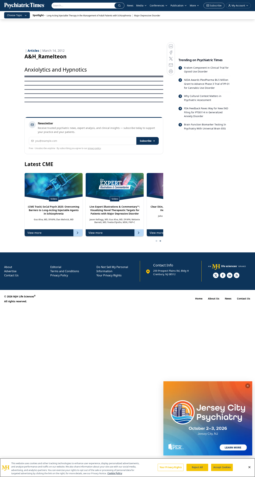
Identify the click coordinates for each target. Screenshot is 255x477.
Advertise (10, 271)
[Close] (249, 467)
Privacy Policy (59, 275)
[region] (127, 467)
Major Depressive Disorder (147, 15)
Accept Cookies (222, 467)
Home (198, 298)
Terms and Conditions (64, 271)
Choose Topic (14, 15)
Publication (177, 5)
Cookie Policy (114, 473)
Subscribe (145, 140)
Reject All (197, 467)
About (8, 267)
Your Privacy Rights (109, 275)
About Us (213, 298)
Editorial (55, 267)
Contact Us (11, 275)
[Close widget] (247, 385)
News (130, 5)
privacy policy (94, 148)
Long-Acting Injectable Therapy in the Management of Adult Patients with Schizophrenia (89, 15)
